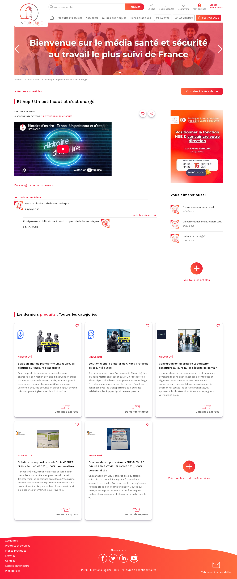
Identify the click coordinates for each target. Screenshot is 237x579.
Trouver (134, 7)
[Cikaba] (20, 335)
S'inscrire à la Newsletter (202, 91)
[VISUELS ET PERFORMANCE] (20, 433)
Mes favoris (183, 9)
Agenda (165, 17)
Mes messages (166, 9)
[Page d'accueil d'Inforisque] (31, 13)
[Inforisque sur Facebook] (103, 562)
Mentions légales (101, 570)
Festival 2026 (210, 17)
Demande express (66, 411)
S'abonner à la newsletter (216, 572)
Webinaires (186, 17)
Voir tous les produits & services (189, 478)
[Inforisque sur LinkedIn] (124, 562)
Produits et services (69, 17)
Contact (10, 560)
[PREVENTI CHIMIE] (161, 335)
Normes (10, 555)
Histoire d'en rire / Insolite (57, 116)
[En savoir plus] (197, 147)
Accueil (18, 79)
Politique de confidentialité (138, 570)
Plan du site (12, 570)
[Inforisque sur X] (113, 562)
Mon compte (199, 9)
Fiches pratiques (140, 17)
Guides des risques (114, 17)
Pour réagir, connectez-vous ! (33, 185)
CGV (116, 570)
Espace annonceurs (17, 565)
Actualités (92, 17)
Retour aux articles (29, 91)
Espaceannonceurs (216, 6)
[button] (16, 49)
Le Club (151, 9)
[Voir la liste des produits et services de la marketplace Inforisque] (118, 49)
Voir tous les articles (197, 280)
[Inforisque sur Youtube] (134, 562)
